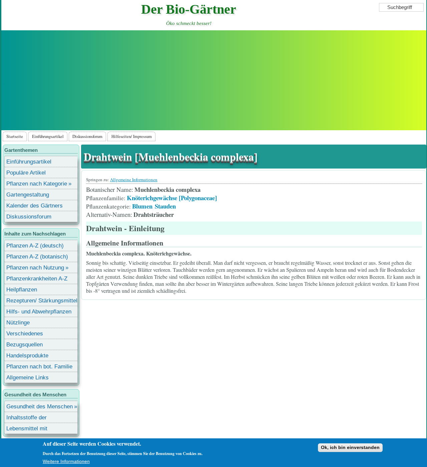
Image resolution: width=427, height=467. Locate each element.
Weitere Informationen (66, 461)
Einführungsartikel (48, 136)
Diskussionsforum (87, 136)
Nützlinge (18, 322)
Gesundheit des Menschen (39, 406)
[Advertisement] (214, 80)
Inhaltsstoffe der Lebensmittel (26, 418)
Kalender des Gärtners (34, 206)
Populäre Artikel (26, 173)
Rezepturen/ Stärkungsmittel (41, 300)
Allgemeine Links (27, 377)
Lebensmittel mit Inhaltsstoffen (26, 429)
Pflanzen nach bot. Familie (39, 366)
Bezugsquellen (24, 344)
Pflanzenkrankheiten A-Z (36, 278)
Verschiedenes (24, 333)
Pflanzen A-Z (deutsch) (35, 245)
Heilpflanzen (21, 289)
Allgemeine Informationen (133, 180)
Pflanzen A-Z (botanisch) (37, 256)
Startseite (14, 136)
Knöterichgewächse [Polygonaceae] (172, 197)
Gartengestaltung (27, 195)
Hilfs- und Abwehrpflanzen (38, 311)
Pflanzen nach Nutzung (35, 267)
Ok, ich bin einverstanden (350, 447)
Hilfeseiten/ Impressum (131, 136)
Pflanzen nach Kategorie (36, 184)
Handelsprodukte (27, 355)
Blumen (142, 206)
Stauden (165, 206)
